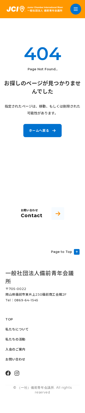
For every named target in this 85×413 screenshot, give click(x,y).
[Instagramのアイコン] (17, 373)
